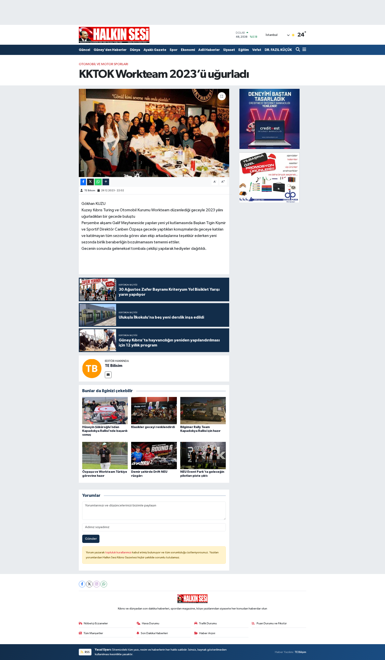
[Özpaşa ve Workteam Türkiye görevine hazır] (105, 455)
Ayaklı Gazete (155, 50)
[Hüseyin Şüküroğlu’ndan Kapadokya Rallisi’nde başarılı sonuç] (105, 410)
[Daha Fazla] (105, 182)
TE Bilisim (89, 190)
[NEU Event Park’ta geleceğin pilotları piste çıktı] (203, 455)
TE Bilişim (300, 652)
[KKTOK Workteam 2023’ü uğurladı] (154, 133)
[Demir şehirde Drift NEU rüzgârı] (154, 455)
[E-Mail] (108, 375)
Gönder (91, 539)
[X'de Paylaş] (90, 182)
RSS (87, 652)
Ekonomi (188, 50)
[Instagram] (96, 584)
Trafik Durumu (208, 623)
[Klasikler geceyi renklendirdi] (154, 410)
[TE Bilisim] (91, 368)
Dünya (135, 50)
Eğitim (243, 50)
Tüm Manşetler (93, 633)
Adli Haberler (209, 50)
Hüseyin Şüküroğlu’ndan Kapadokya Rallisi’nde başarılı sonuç (104, 430)
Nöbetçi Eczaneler (96, 623)
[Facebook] (82, 584)
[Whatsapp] (103, 584)
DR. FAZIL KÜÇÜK (278, 50)
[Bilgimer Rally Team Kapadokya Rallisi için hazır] (203, 410)
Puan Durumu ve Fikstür (272, 623)
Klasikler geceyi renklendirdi (153, 427)
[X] (89, 584)
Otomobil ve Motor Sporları (103, 64)
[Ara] (298, 50)
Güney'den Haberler (110, 50)
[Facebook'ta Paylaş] (83, 182)
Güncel (84, 50)
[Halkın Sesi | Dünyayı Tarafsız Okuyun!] (114, 35)
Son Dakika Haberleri (154, 633)
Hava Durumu (150, 623)
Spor (173, 50)
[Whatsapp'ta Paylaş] (98, 182)
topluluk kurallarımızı (118, 552)
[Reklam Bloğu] (269, 118)
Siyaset (229, 50)
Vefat (256, 50)
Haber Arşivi (207, 633)
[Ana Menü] (303, 50)
